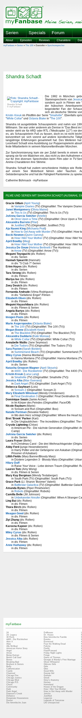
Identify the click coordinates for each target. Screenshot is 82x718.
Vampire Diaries (24, 206)
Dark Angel (21, 383)
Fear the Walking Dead (55, 644)
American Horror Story (17, 648)
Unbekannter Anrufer (27, 497)
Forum (58, 32)
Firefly (47, 648)
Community (11, 687)
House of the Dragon (54, 687)
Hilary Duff (13, 462)
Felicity (47, 646)
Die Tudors (21, 345)
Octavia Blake (37, 118)
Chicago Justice (14, 678)
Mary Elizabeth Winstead (22, 393)
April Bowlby (14, 241)
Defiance (10, 696)
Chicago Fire (12, 675)
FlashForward (50, 651)
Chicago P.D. (12, 682)
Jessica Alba (14, 380)
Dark (8, 689)
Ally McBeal (12, 646)
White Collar (14, 118)
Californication (13, 669)
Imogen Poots (14, 317)
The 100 (29, 45)
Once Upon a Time (26, 219)
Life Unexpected (51, 702)
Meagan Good (14, 513)
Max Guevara (32, 380)
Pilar (34, 222)
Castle (9, 671)
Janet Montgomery (18, 209)
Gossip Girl (49, 673)
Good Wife (49, 671)
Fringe (47, 655)
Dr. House (49, 635)
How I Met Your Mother (28, 238)
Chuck (9, 684)
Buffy (8, 666)
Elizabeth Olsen (16, 298)
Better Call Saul (13, 657)
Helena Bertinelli (40, 247)
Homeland (48, 684)
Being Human (12, 655)
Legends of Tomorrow (54, 700)
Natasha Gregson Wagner (22, 367)
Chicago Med (12, 680)
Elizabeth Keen (34, 329)
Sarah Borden (32, 348)
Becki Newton (15, 234)
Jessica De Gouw (17, 247)
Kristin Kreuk (14, 115)
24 (7, 632)
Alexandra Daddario (19, 336)
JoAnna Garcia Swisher (21, 215)
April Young (32, 203)
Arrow (17, 250)
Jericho (47, 693)
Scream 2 (20, 390)
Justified (19, 225)
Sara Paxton (14, 348)
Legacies (48, 698)
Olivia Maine (39, 209)
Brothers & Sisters (15, 664)
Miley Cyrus (13, 355)
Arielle (42, 215)
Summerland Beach (26, 352)
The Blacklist (22, 333)
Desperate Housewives (17, 698)
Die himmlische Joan (16, 702)
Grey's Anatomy (51, 680)
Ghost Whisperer (52, 662)
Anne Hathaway (16, 545)
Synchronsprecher (55, 45)
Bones (9, 660)
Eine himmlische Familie (55, 637)
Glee (46, 669)
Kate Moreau (41, 336)
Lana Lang (31, 374)
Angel (9, 651)
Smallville (56, 115)
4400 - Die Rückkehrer (28, 371)
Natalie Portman (16, 412)
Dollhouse (48, 632)
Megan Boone (14, 329)
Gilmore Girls (50, 664)
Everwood (48, 641)
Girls (46, 666)
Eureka (47, 639)
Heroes (47, 682)
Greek (46, 678)
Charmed (10, 673)
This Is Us (20, 212)
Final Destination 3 (26, 396)
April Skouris (48, 367)
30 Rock (10, 637)
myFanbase (9, 45)
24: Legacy (11, 635)
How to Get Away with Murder (32, 231)
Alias (8, 644)
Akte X (9, 641)
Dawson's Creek (14, 693)
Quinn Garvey (33, 234)
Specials (37, 32)
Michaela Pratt (36, 228)
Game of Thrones (52, 657)
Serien (20, 45)
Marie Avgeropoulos (19, 323)
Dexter (9, 700)
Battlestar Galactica (26, 485)
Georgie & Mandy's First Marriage (60, 660)
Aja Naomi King (16, 228)
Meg (26, 241)
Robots (18, 491)
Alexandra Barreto (18, 222)
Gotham (47, 675)
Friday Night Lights (53, 653)
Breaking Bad (12, 662)
